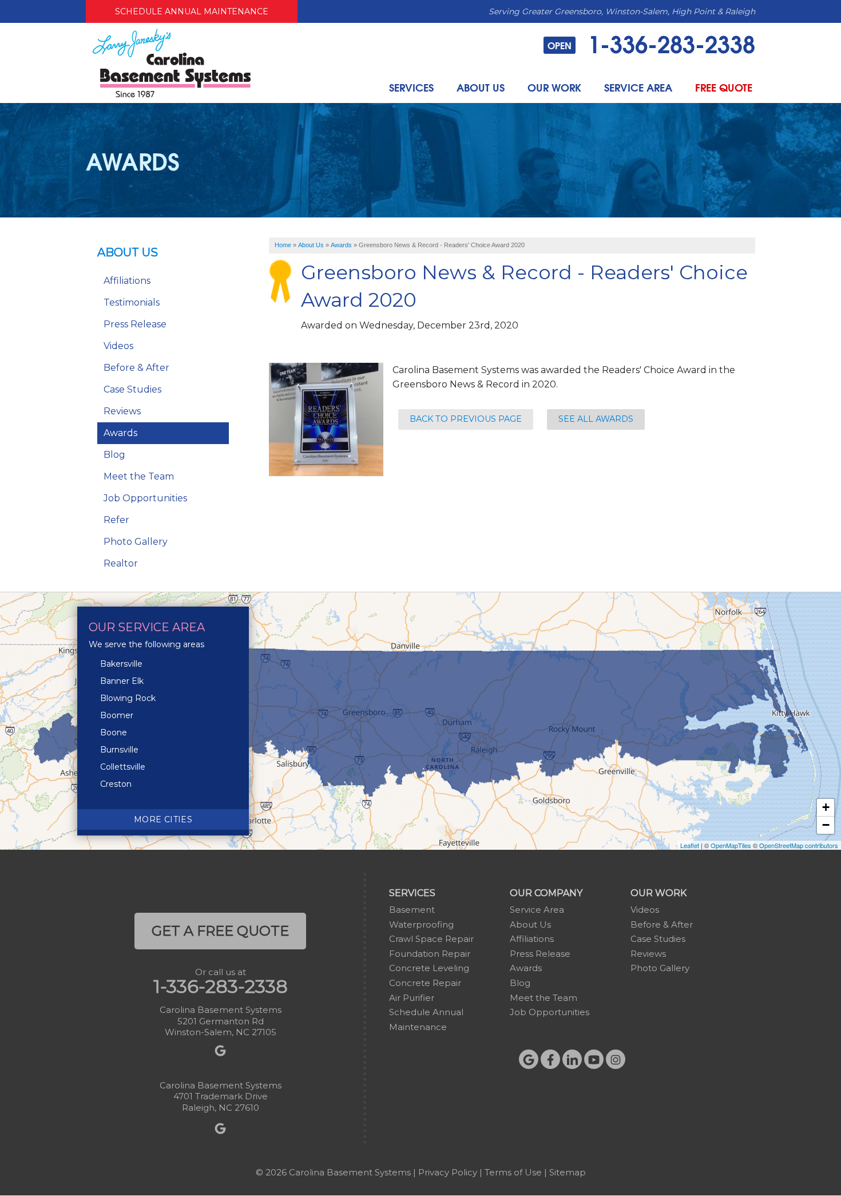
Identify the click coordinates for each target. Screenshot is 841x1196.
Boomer (116, 715)
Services (411, 87)
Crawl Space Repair (431, 938)
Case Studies (132, 389)
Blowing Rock (128, 698)
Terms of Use (513, 1172)
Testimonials (132, 302)
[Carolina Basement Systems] (171, 62)
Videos (118, 345)
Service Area (638, 87)
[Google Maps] (528, 1059)
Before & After (136, 367)
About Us (481, 87)
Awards (120, 432)
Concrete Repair (425, 982)
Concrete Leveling (429, 968)
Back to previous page (466, 419)
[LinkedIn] (572, 1059)
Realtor (121, 563)
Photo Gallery (136, 541)
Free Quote (723, 87)
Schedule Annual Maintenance (191, 11)
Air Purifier (411, 997)
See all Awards (595, 419)
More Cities (163, 819)
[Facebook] (550, 1059)
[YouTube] (594, 1059)
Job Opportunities (145, 498)
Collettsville (122, 767)
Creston (116, 784)
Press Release (135, 324)
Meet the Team (139, 476)
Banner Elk (122, 681)
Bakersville (121, 664)
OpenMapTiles (731, 845)
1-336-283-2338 (651, 43)
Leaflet (689, 845)
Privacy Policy (447, 1172)
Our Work (554, 87)
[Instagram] (615, 1059)
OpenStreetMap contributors (798, 845)
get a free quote (220, 930)
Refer (116, 519)
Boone (113, 732)
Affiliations (127, 280)
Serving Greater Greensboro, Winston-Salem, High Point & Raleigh (622, 11)
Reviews (122, 411)
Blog (114, 454)
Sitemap (567, 1172)
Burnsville (119, 749)
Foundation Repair (429, 953)
